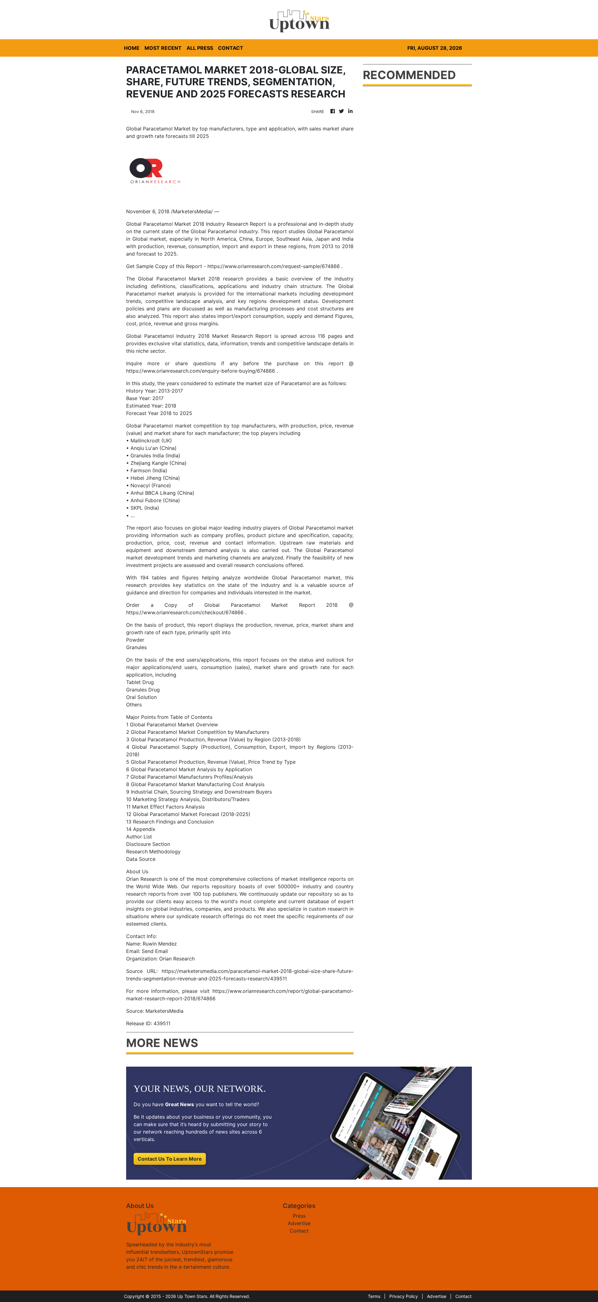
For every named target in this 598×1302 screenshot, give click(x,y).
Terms (374, 1296)
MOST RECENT (163, 48)
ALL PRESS (200, 48)
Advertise (299, 1223)
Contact (299, 1231)
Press (299, 1216)
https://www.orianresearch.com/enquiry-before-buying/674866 (200, 371)
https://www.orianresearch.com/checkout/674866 (185, 612)
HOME (132, 48)
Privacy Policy (403, 1296)
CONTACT (230, 48)
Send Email (155, 951)
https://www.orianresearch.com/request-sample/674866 (273, 266)
